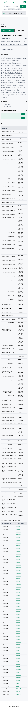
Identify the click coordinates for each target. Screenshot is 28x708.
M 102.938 (18, 540)
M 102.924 (18, 537)
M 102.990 (18, 589)
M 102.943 (18, 548)
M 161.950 (18, 691)
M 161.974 (18, 697)
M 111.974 (18, 655)
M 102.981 (18, 573)
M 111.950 (18, 625)
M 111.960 (18, 644)
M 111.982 (18, 675)
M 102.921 (18, 532)
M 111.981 (18, 672)
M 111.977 (18, 661)
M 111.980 (18, 669)
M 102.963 (18, 565)
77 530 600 (6, 104)
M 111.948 (18, 622)
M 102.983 (18, 578)
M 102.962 (18, 562)
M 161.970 (18, 694)
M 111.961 (18, 647)
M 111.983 (18, 677)
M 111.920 (18, 595)
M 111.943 (18, 609)
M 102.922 (18, 534)
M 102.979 (18, 567)
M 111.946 (18, 617)
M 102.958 (18, 556)
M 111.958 (18, 642)
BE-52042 (6, 118)
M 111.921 (18, 598)
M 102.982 (18, 576)
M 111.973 (18, 653)
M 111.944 (18, 611)
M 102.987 (18, 584)
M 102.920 (18, 529)
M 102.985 (18, 581)
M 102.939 (18, 543)
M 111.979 (18, 666)
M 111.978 (18, 664)
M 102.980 (18, 570)
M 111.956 (18, 636)
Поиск (23, 6)
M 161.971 (18, 683)
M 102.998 (18, 592)
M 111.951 (18, 628)
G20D (17, 686)
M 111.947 (18, 620)
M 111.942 (18, 606)
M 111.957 (18, 639)
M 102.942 (18, 545)
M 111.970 (18, 650)
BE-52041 (6, 114)
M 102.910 (18, 526)
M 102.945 (18, 551)
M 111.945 (18, 614)
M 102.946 (18, 554)
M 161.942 (18, 688)
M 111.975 (18, 658)
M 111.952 (18, 631)
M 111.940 (18, 600)
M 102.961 (18, 559)
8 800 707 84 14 (19, 2)
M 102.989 (18, 587)
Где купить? (7, 30)
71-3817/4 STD (7, 106)
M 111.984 (18, 680)
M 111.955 (18, 633)
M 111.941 (18, 603)
